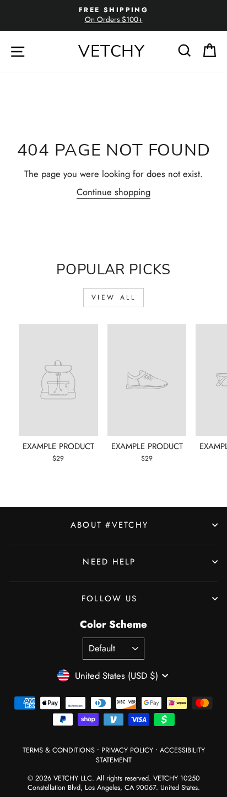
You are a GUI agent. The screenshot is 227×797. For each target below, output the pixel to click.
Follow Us (109, 599)
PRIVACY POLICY (127, 750)
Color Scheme (113, 625)
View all (113, 297)
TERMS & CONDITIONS (59, 750)
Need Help (109, 562)
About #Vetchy (109, 525)
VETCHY (111, 51)
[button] (184, 50)
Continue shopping (113, 192)
